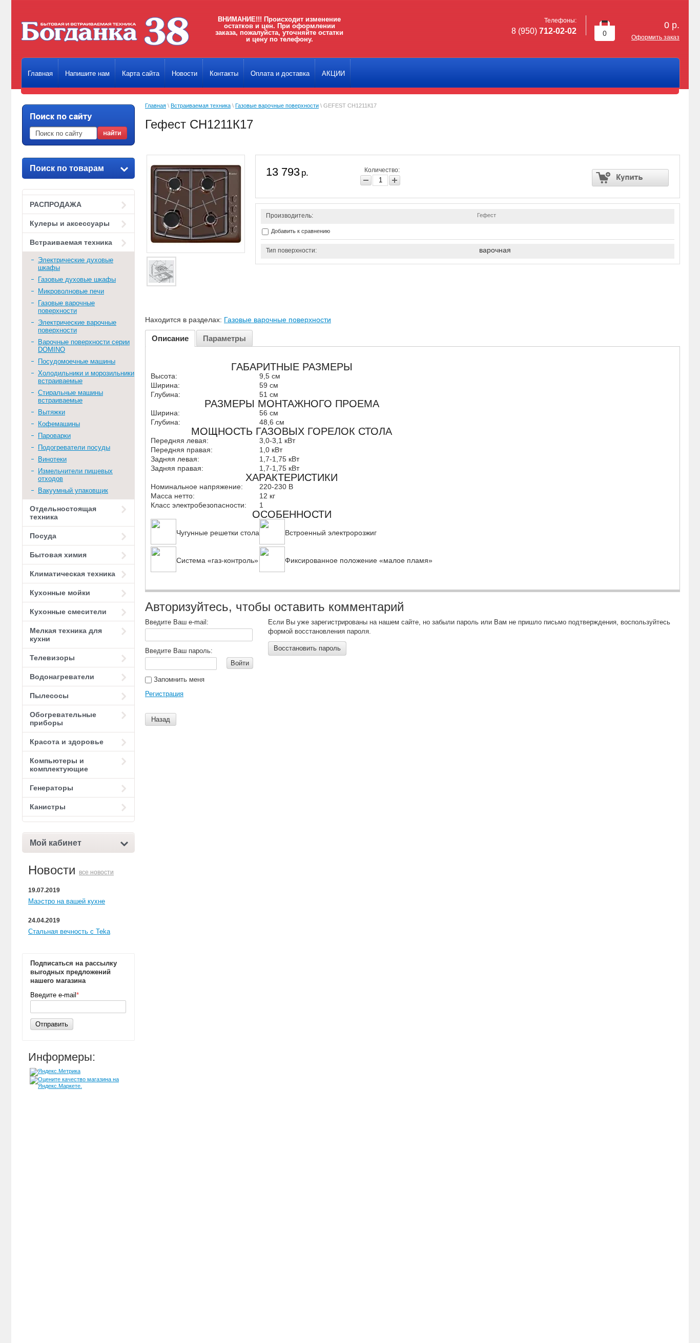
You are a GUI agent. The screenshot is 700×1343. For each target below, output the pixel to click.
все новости (96, 872)
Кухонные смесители (68, 611)
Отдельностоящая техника (63, 513)
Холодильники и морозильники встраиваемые (86, 377)
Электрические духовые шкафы (75, 263)
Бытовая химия (58, 555)
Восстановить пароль (307, 648)
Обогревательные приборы (63, 718)
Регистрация (164, 694)
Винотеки (52, 459)
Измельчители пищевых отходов (75, 474)
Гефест (486, 215)
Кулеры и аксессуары (70, 223)
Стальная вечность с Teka (69, 931)
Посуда (43, 536)
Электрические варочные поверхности (77, 326)
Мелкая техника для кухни (66, 634)
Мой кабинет (55, 842)
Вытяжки (51, 412)
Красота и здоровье (67, 742)
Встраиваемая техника (71, 242)
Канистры (48, 807)
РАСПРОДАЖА (55, 204)
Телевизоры (52, 658)
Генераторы (51, 788)
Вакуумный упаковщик (73, 490)
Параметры (224, 338)
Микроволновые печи (71, 291)
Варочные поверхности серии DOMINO (84, 345)
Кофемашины (59, 424)
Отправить (51, 1024)
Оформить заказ (655, 37)
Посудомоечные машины (76, 361)
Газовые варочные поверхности (66, 306)
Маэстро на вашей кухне (66, 901)
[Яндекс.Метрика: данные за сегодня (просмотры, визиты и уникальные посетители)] (55, 1072)
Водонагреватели (62, 677)
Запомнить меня (178, 679)
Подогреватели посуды (74, 447)
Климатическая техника (72, 574)
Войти (240, 663)
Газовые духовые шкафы (77, 279)
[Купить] (630, 177)
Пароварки (54, 435)
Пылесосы (49, 695)
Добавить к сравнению (300, 231)
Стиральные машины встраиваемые (70, 396)
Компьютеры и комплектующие (59, 765)
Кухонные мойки (60, 593)
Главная (155, 105)
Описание (170, 338)
